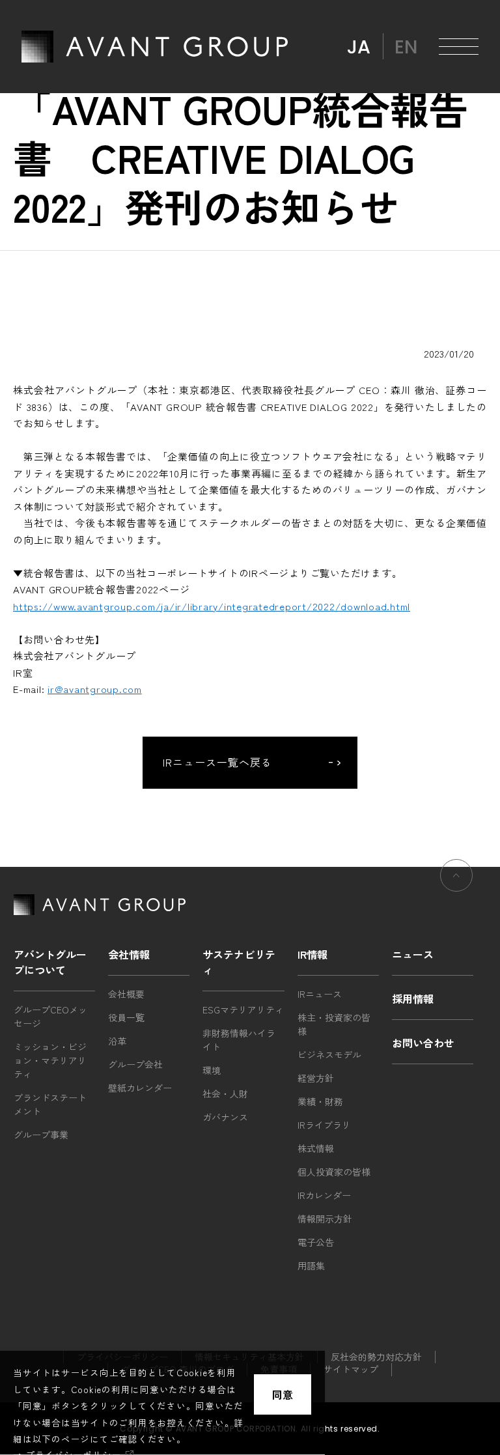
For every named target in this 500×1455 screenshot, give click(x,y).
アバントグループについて (50, 962)
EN (406, 47)
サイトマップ (351, 1369)
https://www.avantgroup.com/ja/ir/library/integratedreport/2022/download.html (211, 606)
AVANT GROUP (154, 47)
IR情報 (312, 954)
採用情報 (413, 998)
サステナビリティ (238, 962)
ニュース (413, 954)
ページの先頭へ (456, 875)
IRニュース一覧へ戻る (217, 762)
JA (358, 47)
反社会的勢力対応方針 (376, 1356)
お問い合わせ (423, 1043)
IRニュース (320, 993)
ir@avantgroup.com (95, 689)
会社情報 (129, 954)
